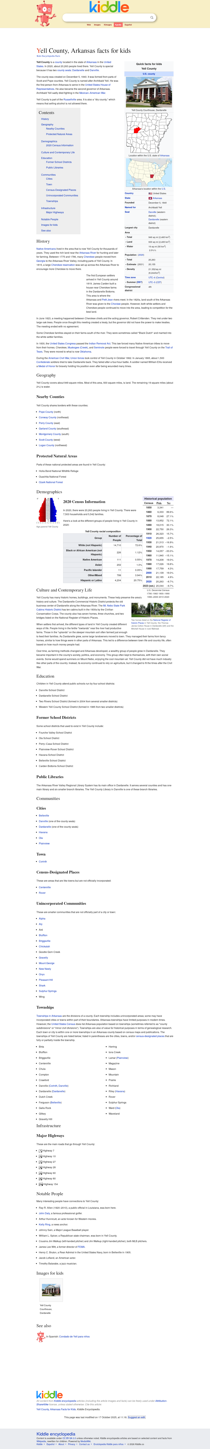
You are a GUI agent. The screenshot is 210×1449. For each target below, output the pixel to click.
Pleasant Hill (46, 980)
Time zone (130, 277)
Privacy (71, 1444)
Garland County (47, 428)
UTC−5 (152, 282)
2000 (149, 572)
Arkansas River (87, 252)
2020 (141, 254)
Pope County (46, 412)
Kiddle (40, 1444)
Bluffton (43, 935)
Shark (42, 985)
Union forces (77, 358)
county (58, 62)
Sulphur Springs (48, 991)
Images (97, 24)
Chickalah (44, 946)
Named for (130, 207)
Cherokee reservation (63, 265)
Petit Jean (107, 299)
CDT (159, 282)
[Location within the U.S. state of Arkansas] (149, 132)
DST (139, 282)
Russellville (69, 99)
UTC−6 (152, 277)
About (61, 1444)
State (127, 197)
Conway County (47, 417)
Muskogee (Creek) (78, 347)
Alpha (42, 918)
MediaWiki (86, 1441)
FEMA (81, 1247)
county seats (64, 70)
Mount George (46, 963)
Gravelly (43, 957)
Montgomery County (50, 434)
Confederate (43, 362)
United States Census (63, 1024)
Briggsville (44, 941)
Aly (40, 924)
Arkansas (164, 155)
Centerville (45, 887)
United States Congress (63, 343)
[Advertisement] (104, 36)
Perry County (46, 423)
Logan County (46, 445)
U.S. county (149, 73)
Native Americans (46, 248)
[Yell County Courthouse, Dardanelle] (149, 91)
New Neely (45, 968)
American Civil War (58, 358)
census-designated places (150, 1036)
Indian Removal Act (99, 343)
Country (129, 193)
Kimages (108, 24)
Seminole (99, 347)
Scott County (46, 439)
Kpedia (118, 24)
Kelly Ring (44, 1224)
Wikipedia (41, 1441)
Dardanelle (154, 219)
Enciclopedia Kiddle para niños (108, 1444)
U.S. (164, 188)
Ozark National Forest (51, 482)
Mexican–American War (92, 93)
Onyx (42, 974)
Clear (145, 17)
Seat (127, 211)
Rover (42, 892)
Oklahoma (85, 351)
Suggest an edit (136, 1417)
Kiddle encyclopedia (65, 1401)
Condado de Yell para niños (74, 1336)
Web (89, 24)
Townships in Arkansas (49, 1016)
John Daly (44, 1213)
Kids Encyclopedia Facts (48, 55)
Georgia (40, 261)
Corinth (43, 861)
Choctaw (116, 303)
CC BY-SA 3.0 (69, 1438)
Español (128, 24)
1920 (149, 538)
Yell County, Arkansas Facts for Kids (56, 1409)
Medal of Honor (46, 366)
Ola (41, 838)
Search (152, 17)
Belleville (44, 815)
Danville (152, 212)
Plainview (44, 843)
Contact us (84, 1444)
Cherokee (89, 256)
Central (160, 277)
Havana (43, 832)
